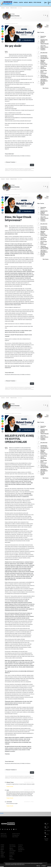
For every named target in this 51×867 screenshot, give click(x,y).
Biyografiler (21, 848)
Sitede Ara (20, 844)
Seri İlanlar (11, 853)
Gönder (32, 164)
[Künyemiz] (45, 836)
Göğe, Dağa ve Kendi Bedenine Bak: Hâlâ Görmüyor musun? (44, 82)
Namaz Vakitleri (11, 848)
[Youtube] (8, 829)
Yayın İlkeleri (4, 835)
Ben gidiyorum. (44, 52)
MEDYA (31, 2)
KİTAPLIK (3, 856)
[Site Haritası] (14, 829)
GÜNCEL (15, 2)
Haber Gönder (15, 836)
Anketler (20, 846)
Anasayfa (3, 7)
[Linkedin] (10, 829)
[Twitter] (3, 829)
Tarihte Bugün (12, 850)
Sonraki (2, 813)
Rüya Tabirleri (21, 849)
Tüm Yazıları (46, 88)
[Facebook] (1, 829)
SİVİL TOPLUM (37, 2)
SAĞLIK (26, 2)
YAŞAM (2, 853)
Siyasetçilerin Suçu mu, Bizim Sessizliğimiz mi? (44, 57)
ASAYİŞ (2, 855)
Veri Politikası (4, 836)
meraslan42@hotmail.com (16, 18)
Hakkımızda (3, 833)
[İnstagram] (5, 829)
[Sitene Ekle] (16, 829)
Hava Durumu (12, 844)
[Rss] (12, 829)
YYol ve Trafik (12, 846)
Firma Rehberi (11, 856)
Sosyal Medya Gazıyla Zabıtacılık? (44, 67)
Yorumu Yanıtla (9, 786)
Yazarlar (7, 7)
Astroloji (20, 851)
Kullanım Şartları (16, 833)
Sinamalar (11, 852)
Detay (38, 865)
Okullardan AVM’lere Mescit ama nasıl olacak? (44, 76)
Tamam (44, 865)
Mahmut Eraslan (13, 7)
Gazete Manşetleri (11, 858)
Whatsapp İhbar (15, 835)
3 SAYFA (21, 2)
